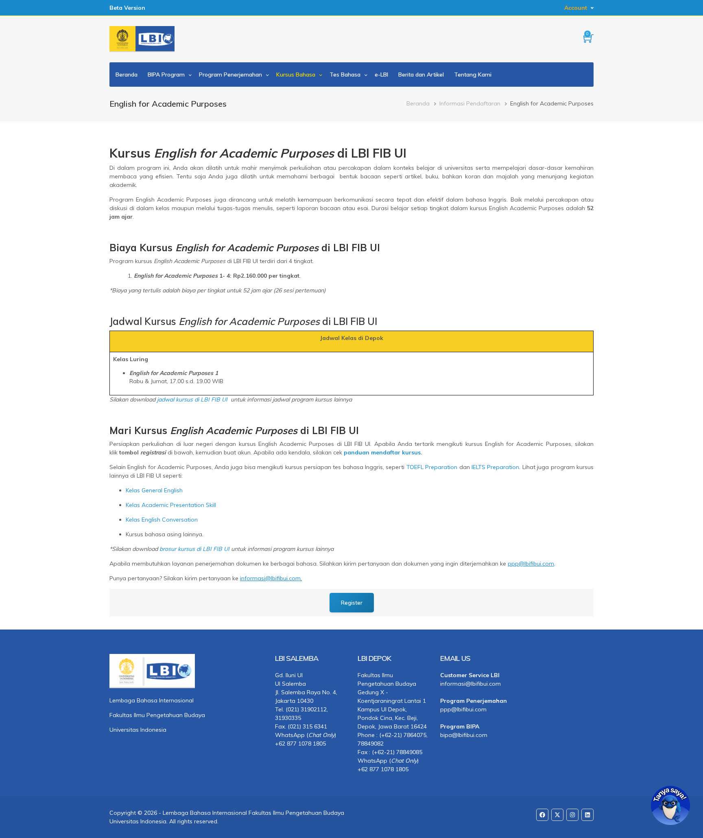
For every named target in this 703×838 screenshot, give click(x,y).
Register (351, 602)
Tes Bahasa (345, 74)
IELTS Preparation (495, 467)
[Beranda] (142, 39)
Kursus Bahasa (295, 74)
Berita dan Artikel (421, 74)
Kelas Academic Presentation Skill (171, 505)
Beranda (127, 74)
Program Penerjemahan (230, 74)
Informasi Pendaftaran (469, 103)
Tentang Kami (472, 74)
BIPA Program (166, 74)
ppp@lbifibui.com (463, 709)
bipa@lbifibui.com (463, 735)
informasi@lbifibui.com (470, 683)
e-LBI (381, 74)
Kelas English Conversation (162, 519)
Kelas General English (154, 490)
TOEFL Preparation (431, 467)
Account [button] (575, 7)
